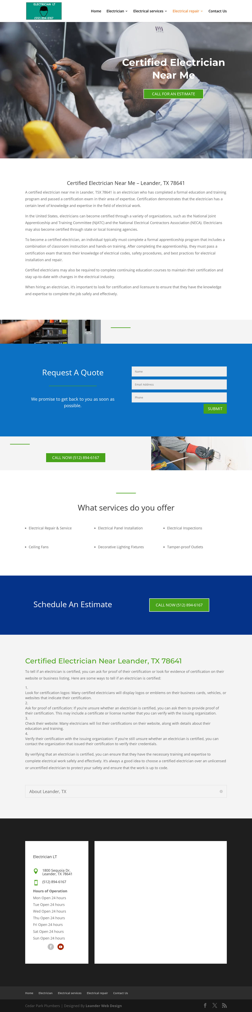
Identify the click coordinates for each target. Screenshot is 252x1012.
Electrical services (148, 11)
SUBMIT (215, 408)
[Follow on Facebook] (51, 947)
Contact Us (217, 11)
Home (96, 11)
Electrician (115, 11)
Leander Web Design (104, 1005)
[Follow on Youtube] (60, 947)
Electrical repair (186, 11)
